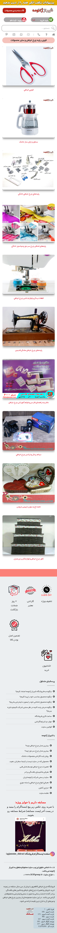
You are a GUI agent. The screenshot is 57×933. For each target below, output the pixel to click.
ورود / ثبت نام (16, 20)
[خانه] (53, 34)
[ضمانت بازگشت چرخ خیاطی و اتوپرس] (14, 591)
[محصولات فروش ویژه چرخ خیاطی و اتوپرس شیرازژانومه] (28, 3)
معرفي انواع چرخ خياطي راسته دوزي (34, 782)
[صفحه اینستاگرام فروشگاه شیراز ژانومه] (30, 835)
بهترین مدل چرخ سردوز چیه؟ (37, 751)
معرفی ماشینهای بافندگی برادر (36, 772)
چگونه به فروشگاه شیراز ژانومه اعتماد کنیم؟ (34, 691)
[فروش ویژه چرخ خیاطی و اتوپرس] (46, 591)
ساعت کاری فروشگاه (43, 716)
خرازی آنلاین (44, 788)
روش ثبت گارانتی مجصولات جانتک (35, 756)
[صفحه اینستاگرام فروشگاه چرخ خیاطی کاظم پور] (52, 853)
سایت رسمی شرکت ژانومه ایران (36, 777)
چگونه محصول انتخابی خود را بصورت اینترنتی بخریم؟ (30, 702)
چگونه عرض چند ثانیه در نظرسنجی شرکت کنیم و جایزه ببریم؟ (29, 709)
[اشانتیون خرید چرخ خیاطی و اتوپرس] (46, 656)
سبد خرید (44, 20)
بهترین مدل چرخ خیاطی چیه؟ (37, 745)
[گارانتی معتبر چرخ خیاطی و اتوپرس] (30, 591)
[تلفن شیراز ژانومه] (39, 34)
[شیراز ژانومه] (6, 34)
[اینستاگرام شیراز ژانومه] (14, 34)
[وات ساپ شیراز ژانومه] (21, 34)
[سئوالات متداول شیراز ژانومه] (46, 34)
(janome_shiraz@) (15, 853)
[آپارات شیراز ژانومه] (28, 34)
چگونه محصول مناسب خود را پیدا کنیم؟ (36, 696)
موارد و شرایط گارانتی (43, 721)
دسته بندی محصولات (13, 10)
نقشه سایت (44, 793)
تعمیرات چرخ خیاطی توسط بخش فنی (34, 766)
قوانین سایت (46, 727)
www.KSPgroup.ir (33, 874)
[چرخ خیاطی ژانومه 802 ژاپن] (14, 626)
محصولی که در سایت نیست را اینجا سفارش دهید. (29, 761)
